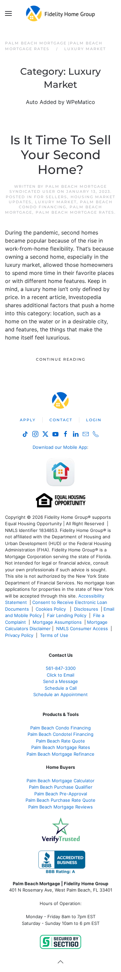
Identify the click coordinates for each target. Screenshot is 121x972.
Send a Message (60, 681)
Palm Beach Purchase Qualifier (60, 787)
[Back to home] (60, 13)
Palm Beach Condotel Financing (60, 734)
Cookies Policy (51, 609)
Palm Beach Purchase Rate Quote (60, 800)
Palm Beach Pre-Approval (60, 793)
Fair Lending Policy (66, 615)
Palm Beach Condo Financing (66, 204)
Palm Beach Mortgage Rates (75, 212)
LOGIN (94, 420)
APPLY (28, 420)
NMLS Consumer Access (82, 628)
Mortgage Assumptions (57, 622)
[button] (8, 13)
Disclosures (86, 609)
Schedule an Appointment (60, 694)
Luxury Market (56, 202)
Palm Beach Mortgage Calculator (60, 780)
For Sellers (50, 196)
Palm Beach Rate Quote (60, 741)
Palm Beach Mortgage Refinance (60, 754)
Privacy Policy (19, 635)
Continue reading (60, 359)
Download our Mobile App (60, 447)
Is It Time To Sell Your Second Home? (60, 155)
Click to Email (60, 675)
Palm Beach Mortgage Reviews (60, 806)
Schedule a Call (61, 688)
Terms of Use (55, 635)
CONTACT (60, 420)
